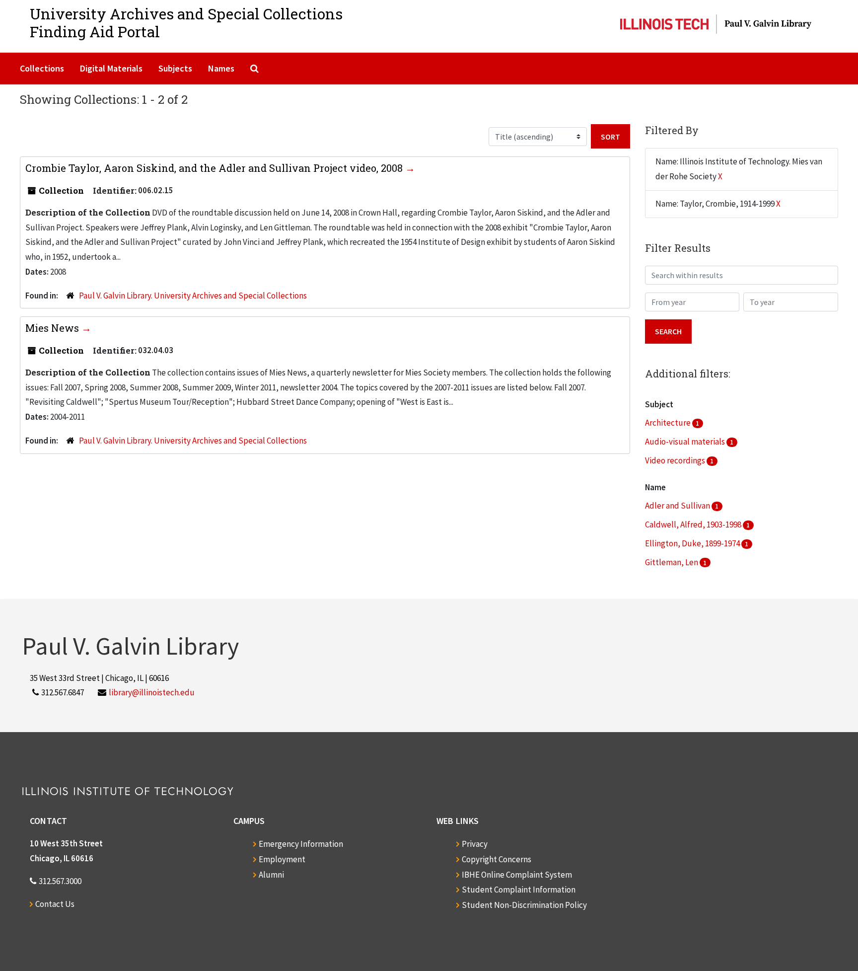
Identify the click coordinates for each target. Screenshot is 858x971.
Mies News (53, 327)
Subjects (175, 68)
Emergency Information (301, 843)
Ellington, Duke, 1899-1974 (693, 543)
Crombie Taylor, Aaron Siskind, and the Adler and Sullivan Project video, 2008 (215, 167)
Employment (282, 859)
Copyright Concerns (496, 859)
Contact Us (54, 903)
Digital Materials (111, 68)
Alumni (271, 874)
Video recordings (676, 460)
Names (221, 68)
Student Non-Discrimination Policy (524, 904)
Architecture (668, 422)
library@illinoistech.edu (152, 692)
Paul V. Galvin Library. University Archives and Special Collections (193, 295)
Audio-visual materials (685, 441)
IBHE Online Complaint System (517, 874)
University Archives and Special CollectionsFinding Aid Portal (186, 22)
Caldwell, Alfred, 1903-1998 (694, 524)
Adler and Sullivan (678, 505)
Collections (42, 68)
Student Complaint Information (518, 889)
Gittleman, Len (672, 562)
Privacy (475, 843)
